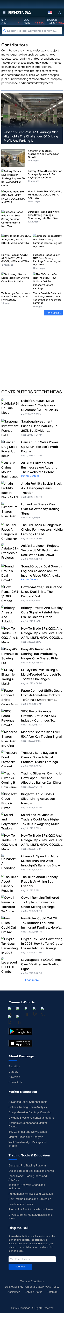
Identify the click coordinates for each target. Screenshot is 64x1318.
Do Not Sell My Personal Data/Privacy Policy (32, 1286)
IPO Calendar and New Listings (28, 1131)
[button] (50, 12)
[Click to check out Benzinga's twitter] (34, 1012)
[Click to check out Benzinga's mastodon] (18, 1020)
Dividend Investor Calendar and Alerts (31, 1117)
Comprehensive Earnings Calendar (30, 1112)
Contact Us (15, 1082)
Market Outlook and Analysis (26, 1137)
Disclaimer (13, 1292)
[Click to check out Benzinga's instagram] (18, 1012)
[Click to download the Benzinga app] (20, 1031)
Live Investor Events (21, 1204)
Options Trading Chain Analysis (28, 1107)
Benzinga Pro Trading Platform (27, 1165)
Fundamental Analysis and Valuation (31, 1193)
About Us (14, 1066)
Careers (13, 1071)
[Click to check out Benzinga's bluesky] (10, 1020)
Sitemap (52, 1292)
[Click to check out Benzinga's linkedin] (26, 1012)
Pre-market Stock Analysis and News (31, 1209)
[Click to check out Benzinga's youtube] (43, 1012)
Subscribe (20, 1266)
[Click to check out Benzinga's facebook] (10, 1012)
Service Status (33, 1292)
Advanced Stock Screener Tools (28, 1101)
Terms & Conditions (32, 1281)
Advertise (14, 1077)
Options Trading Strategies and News (31, 1170)
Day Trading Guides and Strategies (30, 1199)
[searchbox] (34, 30)
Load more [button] (32, 980)
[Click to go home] (19, 12)
